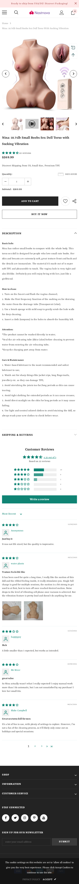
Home (5, 23)
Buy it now (39, 214)
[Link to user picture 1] (11, 610)
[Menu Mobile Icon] (4, 12)
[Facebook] (5, 818)
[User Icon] (62, 13)
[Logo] (39, 12)
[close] (76, 4)
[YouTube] (43, 818)
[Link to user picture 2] (33, 610)
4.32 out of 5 (50, 457)
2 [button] (35, 746)
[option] (39, 73)
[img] (10, 525)
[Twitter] (15, 818)
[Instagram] (24, 818)
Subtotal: (7, 189)
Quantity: (7, 174)
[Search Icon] (16, 13)
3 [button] (41, 746)
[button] (10, 153)
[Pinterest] (34, 818)
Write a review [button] (39, 499)
